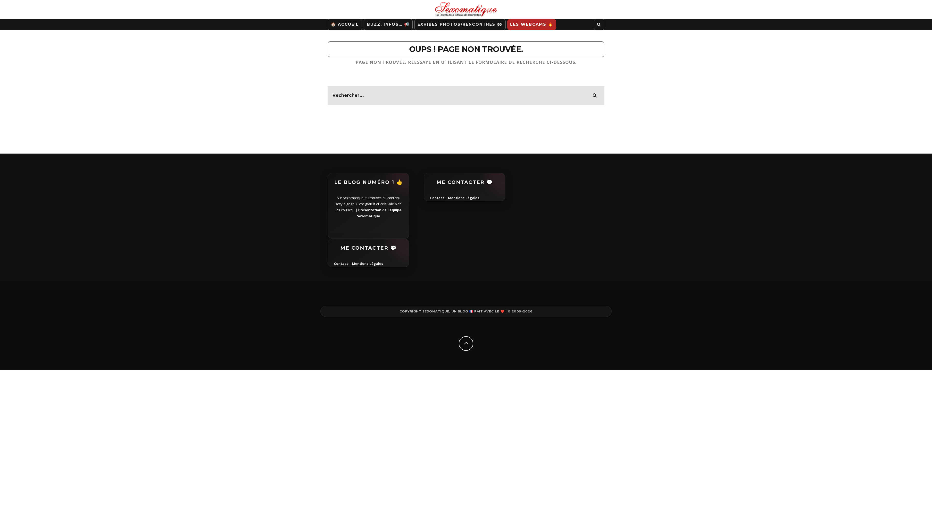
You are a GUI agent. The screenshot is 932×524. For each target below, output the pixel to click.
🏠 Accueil (345, 24)
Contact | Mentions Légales (358, 263)
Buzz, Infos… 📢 (388, 24)
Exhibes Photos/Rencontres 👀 (459, 24)
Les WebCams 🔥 (531, 24)
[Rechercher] (599, 24)
